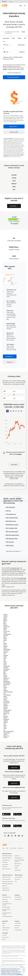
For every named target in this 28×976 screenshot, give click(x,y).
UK (4, 729)
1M (13, 411)
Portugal (5, 697)
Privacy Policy (5, 929)
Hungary (5, 652)
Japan (4, 661)
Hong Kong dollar (12, 531)
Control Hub (17, 855)
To (3, 48)
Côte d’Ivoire (6, 631)
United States (6, 732)
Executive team (5, 937)
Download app (5, 901)
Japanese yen (11, 514)
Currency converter (6, 879)
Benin (4, 622)
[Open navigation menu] (25, 5)
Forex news (17, 879)
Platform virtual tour (6, 877)
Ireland (5, 656)
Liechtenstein (6, 666)
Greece (5, 647)
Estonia (5, 638)
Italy (4, 660)
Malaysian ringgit (12, 524)
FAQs (7, 848)
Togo (4, 723)
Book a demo (20, 848)
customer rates (15, 568)
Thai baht (10, 542)
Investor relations (18, 929)
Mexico (5, 675)
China (4, 629)
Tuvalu (5, 728)
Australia (5, 615)
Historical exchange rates (7, 883)
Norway (5, 687)
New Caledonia (7, 682)
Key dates (17, 927)
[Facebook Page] (5, 835)
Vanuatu (5, 734)
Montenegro (6, 678)
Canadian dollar (11, 528)
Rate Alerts (4, 885)
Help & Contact (13, 848)
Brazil (4, 623)
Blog (16, 881)
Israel (4, 658)
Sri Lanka (5, 716)
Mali (4, 672)
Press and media (18, 899)
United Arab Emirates (8, 731)
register (5, 69)
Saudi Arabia (6, 702)
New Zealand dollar (12, 535)
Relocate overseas (6, 907)
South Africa (6, 711)
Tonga (4, 725)
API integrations (18, 897)
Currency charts (5, 888)
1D (7, 411)
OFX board (4, 935)
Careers (4, 939)
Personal (11, 1)
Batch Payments (18, 863)
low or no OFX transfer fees (11, 569)
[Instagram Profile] (22, 835)
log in (9, 69)
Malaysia (14, 183)
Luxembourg (6, 669)
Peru (4, 693)
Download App (17, 870)
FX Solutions (4, 862)
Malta (4, 673)
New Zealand (6, 684)
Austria (5, 617)
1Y (16, 411)
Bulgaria (5, 625)
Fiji (4, 641)
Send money (4, 899)
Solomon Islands (7, 710)
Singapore (5, 705)
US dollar (9, 545)
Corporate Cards (5, 860)
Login (20, 5)
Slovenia (5, 708)
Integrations (17, 865)
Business (4, 1)
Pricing (16, 867)
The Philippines (7, 694)
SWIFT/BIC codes (5, 890)
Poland (5, 696)
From (4, 41)
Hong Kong (6, 650)
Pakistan (5, 690)
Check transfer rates (6, 897)
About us (4, 923)
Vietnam (5, 737)
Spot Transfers (5, 864)
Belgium (5, 620)
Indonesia (5, 655)
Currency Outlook (18, 877)
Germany (5, 646)
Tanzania (5, 720)
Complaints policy (6, 927)
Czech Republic (7, 634)
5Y (18, 411)
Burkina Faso (6, 626)
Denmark (5, 635)
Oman (4, 688)
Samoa (5, 699)
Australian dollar (12, 517)
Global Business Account (7, 855)
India (4, 653)
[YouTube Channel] (19, 835)
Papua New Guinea (7, 691)
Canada (14, 177)
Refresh (23, 31)
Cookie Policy (19, 974)
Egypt (4, 637)
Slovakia (5, 707)
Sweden (5, 717)
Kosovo (5, 663)
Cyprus (5, 632)
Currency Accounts (6, 868)
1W (10, 411)
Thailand (5, 722)
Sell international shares (7, 916)
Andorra (5, 614)
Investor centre (18, 923)
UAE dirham (10, 507)
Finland (5, 643)
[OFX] (4, 5)
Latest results (17, 925)
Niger (4, 685)
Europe (5, 640)
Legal (3, 925)
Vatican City (6, 735)
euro (8, 510)
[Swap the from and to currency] (14, 395)
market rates (22, 578)
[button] (13, 38)
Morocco (5, 679)
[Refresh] (3, 31)
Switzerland (6, 719)
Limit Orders (4, 866)
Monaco (5, 676)
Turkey (5, 726)
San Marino (6, 701)
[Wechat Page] (15, 835)
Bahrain (5, 618)
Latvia (4, 664)
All (21, 411)
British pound (11, 521)
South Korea (6, 713)
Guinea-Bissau (6, 649)
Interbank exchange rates (7, 881)
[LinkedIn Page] (8, 835)
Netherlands (6, 681)
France (5, 644)
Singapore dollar (11, 538)
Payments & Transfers (6, 857)
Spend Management (19, 857)
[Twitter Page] (12, 835)
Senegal (5, 704)
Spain (4, 714)
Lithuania (5, 667)
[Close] (21, 966)
